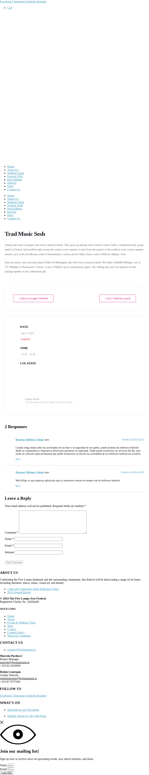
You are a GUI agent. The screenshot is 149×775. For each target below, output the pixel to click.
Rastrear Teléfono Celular (30, 439)
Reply (18, 459)
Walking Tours (15, 173)
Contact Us (13, 189)
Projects (11, 182)
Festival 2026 (15, 176)
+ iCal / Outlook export (117, 298)
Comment (11, 532)
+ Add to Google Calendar (33, 298)
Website (9, 552)
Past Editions (14, 179)
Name (9, 538)
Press (10, 186)
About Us (13, 169)
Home (10, 166)
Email (9, 545)
